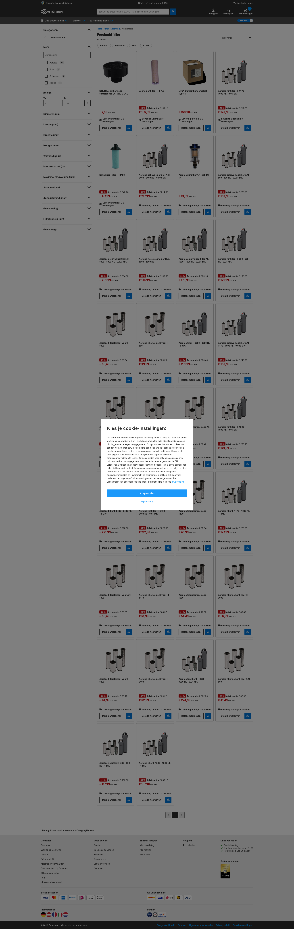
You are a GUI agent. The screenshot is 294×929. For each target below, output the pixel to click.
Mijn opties (147, 501)
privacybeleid (178, 481)
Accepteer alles (147, 493)
